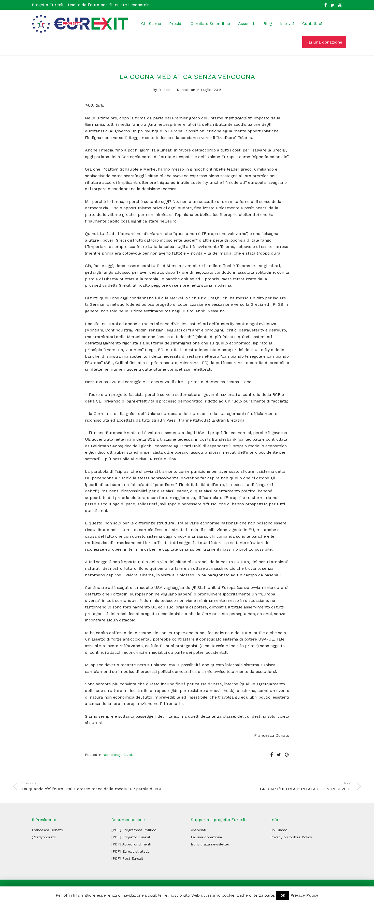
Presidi (175, 23)
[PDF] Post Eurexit (127, 858)
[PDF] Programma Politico (133, 830)
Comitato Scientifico (210, 23)
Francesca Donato (174, 90)
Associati (246, 23)
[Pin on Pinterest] (287, 754)
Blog (268, 23)
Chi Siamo (151, 23)
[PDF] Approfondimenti (131, 844)
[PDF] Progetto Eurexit (130, 837)
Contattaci (312, 23)
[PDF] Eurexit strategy (130, 851)
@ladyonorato (44, 837)
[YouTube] (340, 4)
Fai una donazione (324, 42)
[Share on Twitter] (279, 754)
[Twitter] (332, 4)
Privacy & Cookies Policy (291, 837)
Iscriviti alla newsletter (210, 844)
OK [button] (282, 895)
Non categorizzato (119, 755)
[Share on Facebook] (271, 754)
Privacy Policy (304, 895)
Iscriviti (287, 23)
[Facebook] (325, 4)
